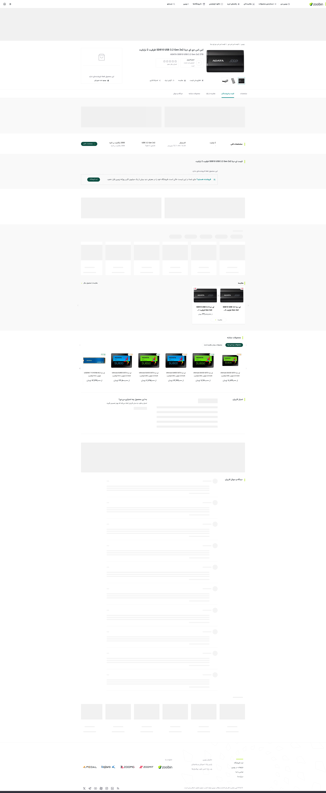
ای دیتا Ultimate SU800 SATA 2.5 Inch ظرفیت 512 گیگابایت (121, 374)
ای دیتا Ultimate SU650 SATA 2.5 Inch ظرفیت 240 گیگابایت (148, 374)
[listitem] (218, 305)
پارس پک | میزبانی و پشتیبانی (201, 764)
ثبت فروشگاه (238, 763)
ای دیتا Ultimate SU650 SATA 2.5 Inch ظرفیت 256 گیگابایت (203, 374)
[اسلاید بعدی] (80, 368)
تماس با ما (239, 772)
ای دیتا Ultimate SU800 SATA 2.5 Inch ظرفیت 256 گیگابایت (176, 374)
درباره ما (240, 777)
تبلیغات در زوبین (237, 768)
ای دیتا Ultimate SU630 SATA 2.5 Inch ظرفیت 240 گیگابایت (230, 374)
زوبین (242, 44)
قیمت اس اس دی (233, 44)
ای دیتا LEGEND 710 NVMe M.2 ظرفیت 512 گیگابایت (94, 374)
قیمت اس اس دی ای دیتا (217, 44)
